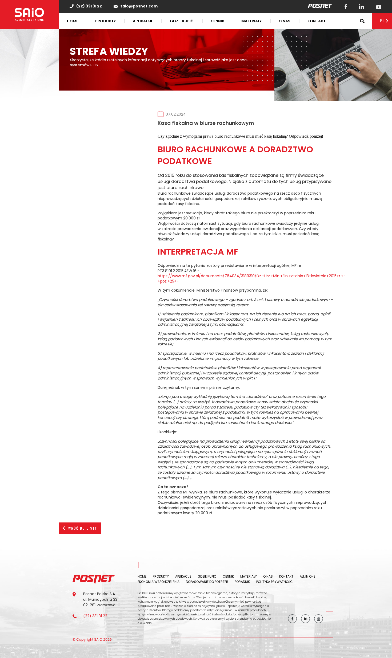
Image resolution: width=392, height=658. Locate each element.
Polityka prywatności (275, 581)
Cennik (217, 21)
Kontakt (316, 21)
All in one (307, 576)
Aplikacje (143, 21)
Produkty (105, 21)
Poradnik (242, 581)
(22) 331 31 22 (89, 6)
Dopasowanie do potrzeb (207, 581)
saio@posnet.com (139, 6)
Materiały (251, 21)
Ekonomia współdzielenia (158, 581)
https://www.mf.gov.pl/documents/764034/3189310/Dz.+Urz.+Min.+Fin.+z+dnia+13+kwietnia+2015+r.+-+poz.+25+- (252, 278)
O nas (284, 21)
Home (72, 21)
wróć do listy (82, 528)
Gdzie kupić (182, 21)
